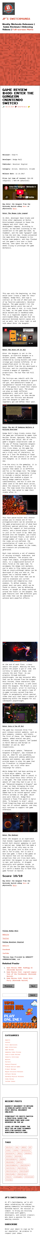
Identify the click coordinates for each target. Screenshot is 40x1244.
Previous (8, 986)
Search (32, 995)
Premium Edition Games (12, 1066)
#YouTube (9, 1180)
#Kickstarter (26, 1150)
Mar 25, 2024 (9, 107)
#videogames (18, 1177)
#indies (15, 1150)
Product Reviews (10, 1069)
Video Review (9, 1079)
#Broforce (9, 1147)
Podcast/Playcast (11, 1064)
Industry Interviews (12, 1057)
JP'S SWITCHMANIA (15, 1197)
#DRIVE (24, 1147)
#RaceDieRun (10, 1162)
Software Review (10, 1074)
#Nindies (28, 1153)
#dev (17, 1147)
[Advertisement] (20, 58)
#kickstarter (10, 1153)
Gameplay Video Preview (13, 1052)
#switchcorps (10, 1168)
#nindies (9, 1156)
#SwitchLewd (24, 1171)
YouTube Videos (10, 1081)
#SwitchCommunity (12, 1165)
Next (33, 986)
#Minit (20, 1153)
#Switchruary (22, 1174)
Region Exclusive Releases (14, 1071)
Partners (8, 1062)
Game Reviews (22, 107)
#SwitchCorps (25, 1165)
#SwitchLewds (10, 1174)
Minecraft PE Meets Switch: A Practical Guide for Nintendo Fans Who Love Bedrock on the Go (19, 1119)
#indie (8, 1150)
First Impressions (11, 1045)
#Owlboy (22, 1159)
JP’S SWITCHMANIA (16, 18)
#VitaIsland (29, 1177)
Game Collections (11, 1047)
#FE (30, 1147)
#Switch (19, 1162)
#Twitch (8, 1177)
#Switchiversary (11, 1171)
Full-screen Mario (23, 29)
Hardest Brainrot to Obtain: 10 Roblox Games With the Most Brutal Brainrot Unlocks (19, 1109)
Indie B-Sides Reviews (12, 1054)
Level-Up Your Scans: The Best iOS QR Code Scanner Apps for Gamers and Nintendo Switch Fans (18, 1129)
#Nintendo (18, 1156)
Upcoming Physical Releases (14, 1076)
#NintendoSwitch (11, 1159)
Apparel (7, 1040)
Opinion (7, 1059)
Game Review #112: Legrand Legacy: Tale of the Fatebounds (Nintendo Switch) (22, 974)
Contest (7, 1042)
